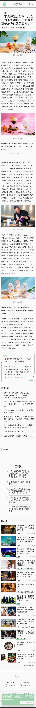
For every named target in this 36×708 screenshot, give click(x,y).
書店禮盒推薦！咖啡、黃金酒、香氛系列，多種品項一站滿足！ (25, 656)
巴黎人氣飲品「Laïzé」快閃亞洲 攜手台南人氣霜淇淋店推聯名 (25, 610)
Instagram (26, 685)
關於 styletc (11, 682)
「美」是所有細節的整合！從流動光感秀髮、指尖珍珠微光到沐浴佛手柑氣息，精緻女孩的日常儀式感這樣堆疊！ (19, 474)
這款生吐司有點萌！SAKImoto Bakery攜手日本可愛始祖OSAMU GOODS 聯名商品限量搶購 (17, 395)
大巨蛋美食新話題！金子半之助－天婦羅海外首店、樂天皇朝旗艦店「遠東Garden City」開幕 (25, 574)
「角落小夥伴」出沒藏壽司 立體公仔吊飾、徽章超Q (19, 411)
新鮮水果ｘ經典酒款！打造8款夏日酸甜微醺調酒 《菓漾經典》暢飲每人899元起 (19, 418)
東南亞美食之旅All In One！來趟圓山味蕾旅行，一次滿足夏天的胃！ (19, 426)
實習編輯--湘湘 (21, 28)
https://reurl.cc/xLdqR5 (15, 377)
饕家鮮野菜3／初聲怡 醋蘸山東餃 (26, 644)
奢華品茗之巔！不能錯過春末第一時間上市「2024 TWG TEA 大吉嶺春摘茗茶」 (19, 404)
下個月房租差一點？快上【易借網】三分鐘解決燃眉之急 (25, 633)
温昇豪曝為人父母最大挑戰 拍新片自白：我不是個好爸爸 (25, 528)
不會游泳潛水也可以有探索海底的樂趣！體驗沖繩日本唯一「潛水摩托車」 (25, 539)
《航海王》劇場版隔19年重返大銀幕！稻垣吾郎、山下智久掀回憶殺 (19, 500)
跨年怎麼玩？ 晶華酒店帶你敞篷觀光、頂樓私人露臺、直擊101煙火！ (25, 551)
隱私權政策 (6, 698)
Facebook (12, 685)
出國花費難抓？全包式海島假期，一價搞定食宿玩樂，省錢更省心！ (25, 621)
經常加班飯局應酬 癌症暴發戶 (25, 585)
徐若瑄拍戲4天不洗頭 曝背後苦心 (19, 483)
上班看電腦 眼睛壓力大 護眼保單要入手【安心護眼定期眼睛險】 (26, 563)
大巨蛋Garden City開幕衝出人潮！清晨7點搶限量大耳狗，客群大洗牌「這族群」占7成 (19, 491)
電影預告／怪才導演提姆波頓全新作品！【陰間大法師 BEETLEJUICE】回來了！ (25, 598)
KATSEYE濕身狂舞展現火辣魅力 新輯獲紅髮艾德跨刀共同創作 (20, 509)
